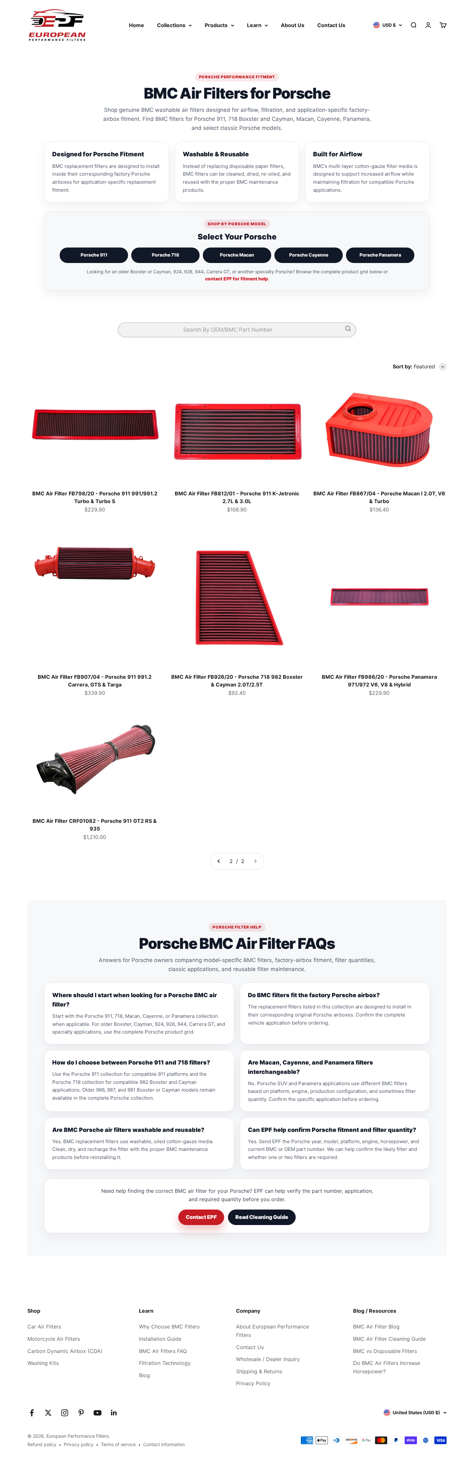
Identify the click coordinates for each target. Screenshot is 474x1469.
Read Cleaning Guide (261, 1217)
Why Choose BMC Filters (169, 1326)
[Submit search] (348, 330)
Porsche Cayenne (308, 255)
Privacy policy (79, 1444)
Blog (144, 1375)
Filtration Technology (165, 1363)
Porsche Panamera (380, 255)
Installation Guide (160, 1339)
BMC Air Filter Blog (376, 1326)
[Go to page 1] (219, 861)
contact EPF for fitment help (236, 278)
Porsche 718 (165, 255)
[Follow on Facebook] (31, 1412)
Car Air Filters (44, 1326)
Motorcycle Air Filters (53, 1339)
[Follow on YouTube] (97, 1412)
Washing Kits (43, 1363)
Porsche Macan (237, 255)
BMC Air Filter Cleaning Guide (389, 1339)
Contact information (164, 1444)
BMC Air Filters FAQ (163, 1351)
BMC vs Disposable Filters (385, 1351)
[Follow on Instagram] (64, 1412)
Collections (171, 25)
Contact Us (331, 25)
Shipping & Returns (259, 1371)
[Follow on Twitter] (48, 1412)
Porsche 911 (94, 255)
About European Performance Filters (272, 1330)
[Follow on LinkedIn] (114, 1412)
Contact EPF (201, 1217)
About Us (292, 25)
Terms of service (118, 1444)
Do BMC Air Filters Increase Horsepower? (386, 1367)
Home (136, 25)
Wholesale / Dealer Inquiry (268, 1359)
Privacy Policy (253, 1383)
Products (216, 25)
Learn (254, 25)
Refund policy (41, 1444)
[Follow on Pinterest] (81, 1412)
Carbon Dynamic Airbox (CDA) (65, 1351)
